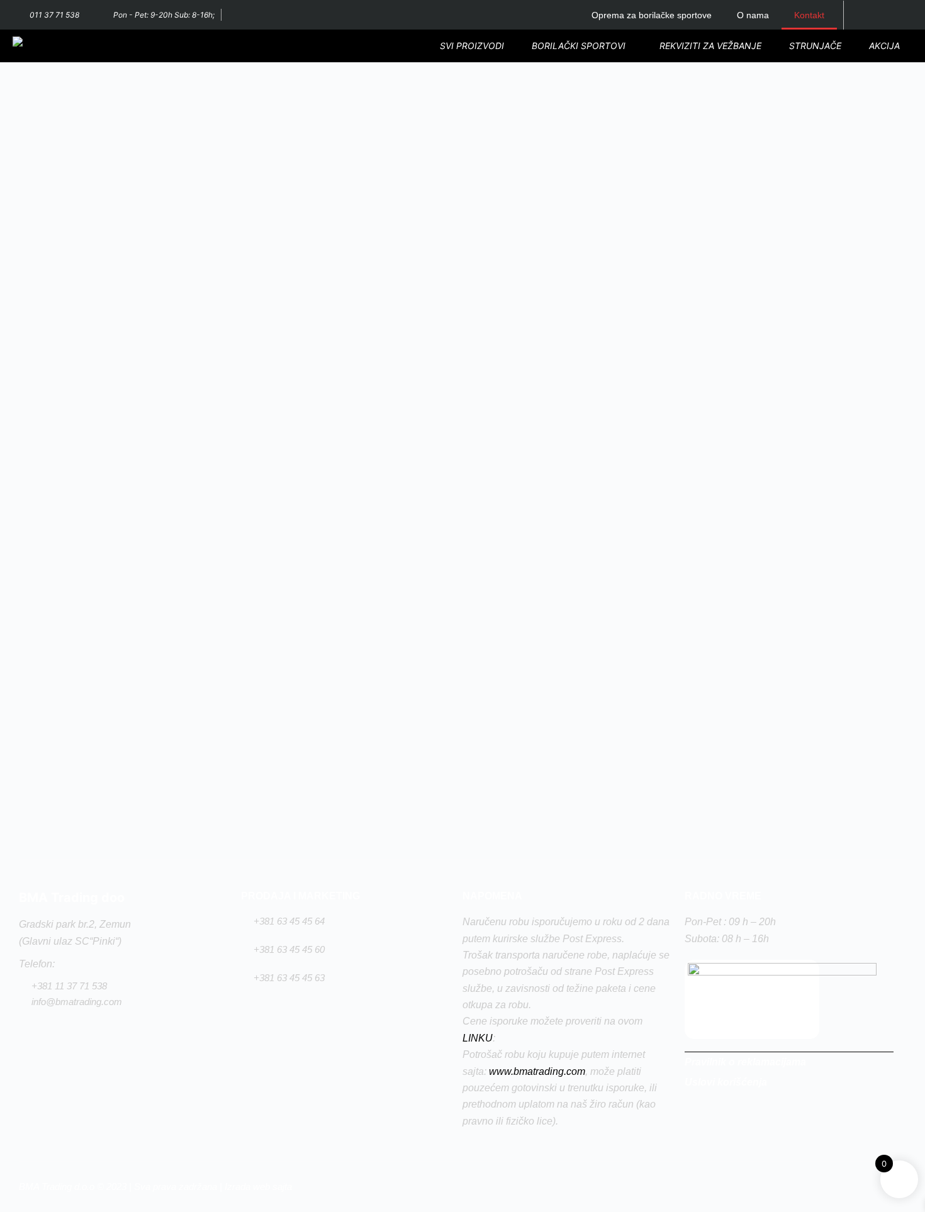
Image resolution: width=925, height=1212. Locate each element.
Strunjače (815, 45)
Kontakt (809, 15)
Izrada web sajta (258, 1186)
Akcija (884, 45)
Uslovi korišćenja (726, 1082)
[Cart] (864, 15)
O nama (753, 15)
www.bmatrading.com (537, 1071)
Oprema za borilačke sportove (651, 15)
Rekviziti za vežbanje (710, 45)
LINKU (477, 1038)
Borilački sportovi (578, 45)
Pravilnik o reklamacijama (745, 1062)
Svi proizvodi (472, 45)
